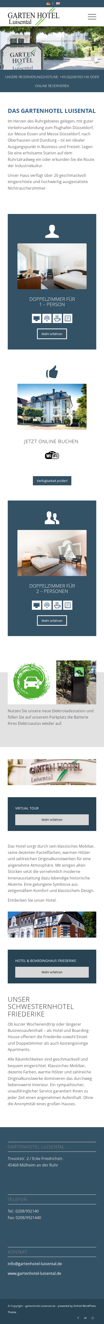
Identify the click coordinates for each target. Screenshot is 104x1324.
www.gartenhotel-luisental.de (34, 1273)
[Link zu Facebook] (78, 1318)
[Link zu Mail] (85, 1318)
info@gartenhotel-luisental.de (35, 1263)
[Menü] (89, 16)
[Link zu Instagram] (92, 1318)
